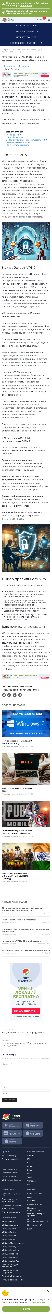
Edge (29, 1170)
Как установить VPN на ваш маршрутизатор (23, 1032)
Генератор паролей (11, 1212)
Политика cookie (36, 1302)
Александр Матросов (17, 66)
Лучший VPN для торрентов (10, 1271)
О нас (29, 1197)
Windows (31, 1181)
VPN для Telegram (10, 1257)
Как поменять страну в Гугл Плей (19, 920)
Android (30, 1156)
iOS (28, 1159)
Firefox (30, 1166)
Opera (30, 1174)
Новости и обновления (23, 43)
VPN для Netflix (9, 1229)
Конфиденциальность (26, 31)
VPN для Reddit (9, 1236)
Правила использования (34, 1209)
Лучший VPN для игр (12, 1276)
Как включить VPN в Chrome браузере (21, 941)
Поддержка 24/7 (34, 1225)
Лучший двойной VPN (12, 1280)
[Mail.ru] (20, 695)
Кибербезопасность (26, 37)
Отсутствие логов (10, 1173)
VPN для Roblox (9, 1221)
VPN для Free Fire (10, 1254)
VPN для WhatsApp (10, 1261)
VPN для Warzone (10, 1225)
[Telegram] (4, 695)
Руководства (22, 26)
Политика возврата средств (36, 1215)
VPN (35, 26)
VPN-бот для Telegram (12, 1180)
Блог (29, 1229)
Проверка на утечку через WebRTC (11, 1200)
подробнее (26, 5)
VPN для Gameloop (10, 1250)
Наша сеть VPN (9, 1176)
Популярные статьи (14, 902)
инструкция (25, 13)
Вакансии (31, 1201)
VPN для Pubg (8, 1239)
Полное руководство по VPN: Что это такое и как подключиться (24, 1044)
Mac (29, 1185)
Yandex (30, 1177)
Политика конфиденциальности (37, 1220)
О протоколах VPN (10, 1159)
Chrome (30, 1163)
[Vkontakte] (9, 695)
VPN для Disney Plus (11, 1247)
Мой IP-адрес (8, 1209)
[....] (8, 19)
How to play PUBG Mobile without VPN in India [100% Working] (15, 876)
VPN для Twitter (9, 1232)
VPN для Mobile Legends (13, 1243)
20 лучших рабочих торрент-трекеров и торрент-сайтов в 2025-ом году (22, 909)
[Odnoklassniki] (15, 695)
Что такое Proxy (9, 1156)
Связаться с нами (35, 1194)
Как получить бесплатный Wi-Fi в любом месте (26, 950)
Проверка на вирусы (12, 1205)
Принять (26, 1309)
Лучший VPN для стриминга (10, 1266)
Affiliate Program (35, 1204)
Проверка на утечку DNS (11, 1195)
